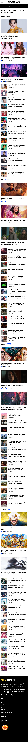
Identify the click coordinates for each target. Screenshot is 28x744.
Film (19, 6)
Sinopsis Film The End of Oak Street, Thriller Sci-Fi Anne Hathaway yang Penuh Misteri (16, 311)
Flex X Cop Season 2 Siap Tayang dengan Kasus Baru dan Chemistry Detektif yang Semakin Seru (17, 436)
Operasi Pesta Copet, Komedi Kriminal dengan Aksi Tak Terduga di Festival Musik (17, 271)
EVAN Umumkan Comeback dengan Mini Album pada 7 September (15, 160)
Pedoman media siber (6, 712)
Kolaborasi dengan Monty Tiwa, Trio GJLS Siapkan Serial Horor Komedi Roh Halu (16, 429)
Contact (3, 705)
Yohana (3, 81)
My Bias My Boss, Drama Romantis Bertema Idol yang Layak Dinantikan (17, 442)
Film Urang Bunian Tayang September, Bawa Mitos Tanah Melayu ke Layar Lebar (16, 264)
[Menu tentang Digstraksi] (2, 2)
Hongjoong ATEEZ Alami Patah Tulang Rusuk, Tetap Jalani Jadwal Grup (17, 119)
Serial (24, 6)
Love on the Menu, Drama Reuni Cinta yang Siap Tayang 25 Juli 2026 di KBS (16, 456)
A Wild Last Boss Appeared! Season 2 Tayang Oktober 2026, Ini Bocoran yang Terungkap (17, 668)
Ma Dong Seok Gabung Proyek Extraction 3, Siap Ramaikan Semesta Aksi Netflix (16, 106)
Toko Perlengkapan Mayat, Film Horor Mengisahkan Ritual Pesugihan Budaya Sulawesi (16, 325)
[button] (26, 2)
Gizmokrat (3, 721)
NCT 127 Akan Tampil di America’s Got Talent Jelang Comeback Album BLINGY (17, 133)
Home (3, 6)
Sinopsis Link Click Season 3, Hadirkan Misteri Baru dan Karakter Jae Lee (17, 655)
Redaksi (3, 704)
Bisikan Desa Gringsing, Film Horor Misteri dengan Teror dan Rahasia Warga (17, 257)
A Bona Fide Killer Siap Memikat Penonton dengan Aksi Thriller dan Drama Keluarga (17, 449)
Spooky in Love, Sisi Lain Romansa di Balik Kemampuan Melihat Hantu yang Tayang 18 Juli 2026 (17, 476)
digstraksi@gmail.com (11, 695)
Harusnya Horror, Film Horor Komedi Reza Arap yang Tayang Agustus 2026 (16, 284)
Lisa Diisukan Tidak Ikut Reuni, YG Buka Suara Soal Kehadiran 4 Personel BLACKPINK (17, 167)
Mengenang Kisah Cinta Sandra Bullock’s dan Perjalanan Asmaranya (16, 86)
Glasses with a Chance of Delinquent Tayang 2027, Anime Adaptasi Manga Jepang (16, 614)
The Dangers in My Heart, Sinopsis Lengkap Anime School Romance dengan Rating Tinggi (17, 661)
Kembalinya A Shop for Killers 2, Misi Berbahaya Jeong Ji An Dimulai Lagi (16, 469)
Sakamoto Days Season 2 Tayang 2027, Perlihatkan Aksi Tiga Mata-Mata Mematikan (17, 580)
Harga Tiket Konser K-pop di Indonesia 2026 (13, 79)
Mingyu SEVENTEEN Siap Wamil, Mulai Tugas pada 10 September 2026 (16, 153)
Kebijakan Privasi (5, 711)
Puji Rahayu (4, 553)
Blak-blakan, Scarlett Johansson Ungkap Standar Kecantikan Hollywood (16, 174)
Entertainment (11, 6)
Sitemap (3, 709)
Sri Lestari (4, 223)
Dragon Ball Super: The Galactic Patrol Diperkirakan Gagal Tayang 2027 (16, 621)
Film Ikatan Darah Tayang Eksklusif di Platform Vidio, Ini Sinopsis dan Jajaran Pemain (17, 251)
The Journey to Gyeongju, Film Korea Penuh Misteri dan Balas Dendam (16, 305)
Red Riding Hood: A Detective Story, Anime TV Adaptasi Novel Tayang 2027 (16, 628)
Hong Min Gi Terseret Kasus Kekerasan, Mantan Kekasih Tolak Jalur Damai (17, 99)
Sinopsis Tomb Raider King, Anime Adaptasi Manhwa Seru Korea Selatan (17, 594)
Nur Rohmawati (4, 38)
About (2, 702)
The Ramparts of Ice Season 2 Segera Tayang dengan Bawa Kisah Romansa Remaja (17, 648)
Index (2, 707)
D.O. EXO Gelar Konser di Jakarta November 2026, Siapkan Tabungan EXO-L (16, 147)
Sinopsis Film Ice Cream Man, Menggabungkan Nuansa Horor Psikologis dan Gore (16, 318)
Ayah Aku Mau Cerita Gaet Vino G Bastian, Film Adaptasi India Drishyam (17, 278)
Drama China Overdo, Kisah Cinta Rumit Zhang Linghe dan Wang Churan (17, 463)
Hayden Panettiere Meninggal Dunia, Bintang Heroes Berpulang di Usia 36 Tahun (16, 113)
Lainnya (15, 16)
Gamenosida (4, 720)
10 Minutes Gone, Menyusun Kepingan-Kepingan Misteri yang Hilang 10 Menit (16, 332)
